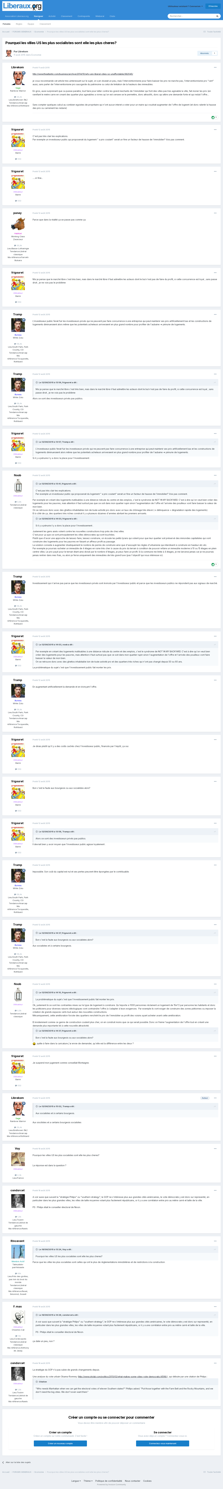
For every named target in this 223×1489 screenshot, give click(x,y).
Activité (52, 16)
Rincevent (17, 1241)
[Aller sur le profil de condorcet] (18, 1201)
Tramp (17, 314)
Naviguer (38, 16)
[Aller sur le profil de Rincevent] (18, 1251)
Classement (45, 24)
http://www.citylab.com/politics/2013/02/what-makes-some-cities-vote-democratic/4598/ (122, 1376)
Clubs (112, 16)
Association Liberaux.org (17, 16)
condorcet (17, 1190)
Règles (19, 24)
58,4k (19, 344)
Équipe (31, 24)
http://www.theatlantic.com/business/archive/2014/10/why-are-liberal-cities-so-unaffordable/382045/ (83, 74)
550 (19, 159)
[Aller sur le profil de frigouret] (18, 140)
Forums (6, 24)
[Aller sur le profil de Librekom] (8, 53)
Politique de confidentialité (108, 1481)
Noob (17, 475)
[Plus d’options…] (215, 67)
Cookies (147, 1481)
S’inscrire (213, 6)
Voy (17, 1148)
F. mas (17, 1306)
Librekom (23, 51)
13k (19, 1336)
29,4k (19, 97)
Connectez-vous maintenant (162, 1443)
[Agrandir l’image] (34, 1043)
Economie (36, 55)
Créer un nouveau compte (60, 1443)
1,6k (19, 1216)
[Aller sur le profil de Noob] (18, 486)
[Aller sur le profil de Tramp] (18, 325)
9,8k (19, 502)
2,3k (19, 1175)
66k (19, 1273)
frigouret (17, 129)
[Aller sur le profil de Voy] (18, 1159)
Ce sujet (206, 16)
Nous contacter (132, 1481)
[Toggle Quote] (37, 382)
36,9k (19, 245)
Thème (87, 1481)
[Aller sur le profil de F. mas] (18, 1317)
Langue (75, 1481)
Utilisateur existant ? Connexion (184, 6)
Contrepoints (84, 16)
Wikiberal (99, 16)
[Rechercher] (217, 16)
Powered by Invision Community (111, 1484)
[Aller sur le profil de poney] (18, 224)
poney (17, 213)
